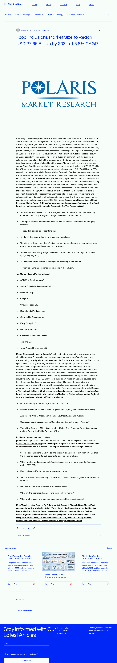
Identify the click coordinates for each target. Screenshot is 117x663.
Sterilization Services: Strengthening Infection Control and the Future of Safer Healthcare (94, 557)
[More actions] (99, 30)
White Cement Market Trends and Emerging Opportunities (55, 576)
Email (6, 643)
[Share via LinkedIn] (28, 528)
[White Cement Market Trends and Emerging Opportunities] (58, 561)
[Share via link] (34, 528)
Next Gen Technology (55, 15)
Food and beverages (23, 15)
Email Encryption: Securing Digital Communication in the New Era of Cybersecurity (21, 557)
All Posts (8, 15)
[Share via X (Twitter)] (23, 528)
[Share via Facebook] (17, 528)
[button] (109, 15)
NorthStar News (15, 4)
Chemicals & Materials (76, 15)
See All (109, 548)
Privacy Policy (63, 628)
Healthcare (39, 15)
